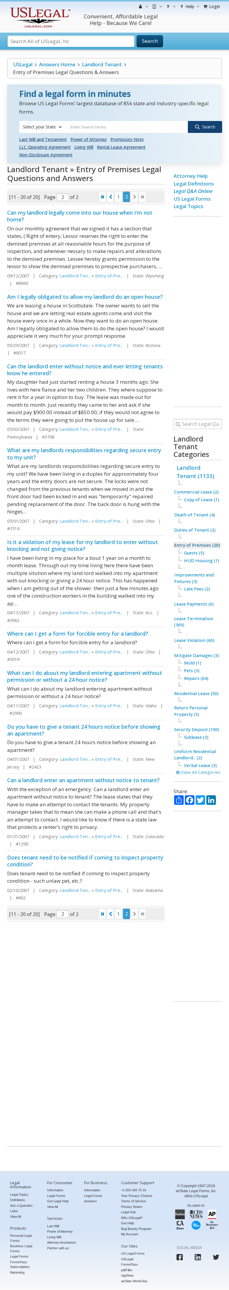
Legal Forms (19, 1256)
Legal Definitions (194, 183)
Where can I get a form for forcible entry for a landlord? (77, 633)
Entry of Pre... (109, 276)
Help (189, 6)
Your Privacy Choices (136, 1196)
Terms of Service (133, 1201)
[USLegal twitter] (216, 1257)
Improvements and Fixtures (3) (194, 578)
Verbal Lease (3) (200, 765)
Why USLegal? (132, 1218)
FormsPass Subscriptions (20, 1264)
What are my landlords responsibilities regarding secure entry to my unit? (84, 454)
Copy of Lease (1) (201, 499)
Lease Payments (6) (194, 604)
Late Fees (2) (197, 589)
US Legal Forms (192, 198)
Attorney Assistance (61, 1242)
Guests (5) (194, 553)
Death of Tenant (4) (194, 515)
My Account (129, 1234)
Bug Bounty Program (136, 1229)
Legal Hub (128, 1212)
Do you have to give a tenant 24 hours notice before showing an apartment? (83, 730)
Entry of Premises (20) (197, 545)
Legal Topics (188, 206)
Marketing (17, 1272)
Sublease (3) (196, 737)
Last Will (53, 1226)
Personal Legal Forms (21, 1238)
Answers (90, 1201)
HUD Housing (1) (201, 560)
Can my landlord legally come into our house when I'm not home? (79, 216)
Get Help (127, 1223)
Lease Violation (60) (194, 640)
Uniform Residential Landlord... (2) (195, 755)
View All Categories (200, 772)
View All (15, 1216)
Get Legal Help (58, 1201)
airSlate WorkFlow (134, 1281)
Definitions (17, 1200)
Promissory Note (127, 139)
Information (55, 1190)
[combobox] (42, 127)
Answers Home (57, 64)
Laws (14, 1211)
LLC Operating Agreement (45, 147)
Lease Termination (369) (193, 622)
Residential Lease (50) (196, 693)
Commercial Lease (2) (196, 492)
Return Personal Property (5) (191, 711)
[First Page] (102, 196)
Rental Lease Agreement (121, 147)
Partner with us (58, 1248)
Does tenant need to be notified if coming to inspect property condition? (85, 861)
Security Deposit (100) (196, 729)
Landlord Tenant (102, 64)
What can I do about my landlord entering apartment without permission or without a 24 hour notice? (84, 676)
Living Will (83, 147)
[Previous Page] (110, 196)
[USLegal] (39, 8)
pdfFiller (126, 1270)
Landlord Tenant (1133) (195, 472)
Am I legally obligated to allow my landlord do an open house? (85, 296)
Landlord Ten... (75, 276)
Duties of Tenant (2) (195, 530)
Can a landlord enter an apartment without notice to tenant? (83, 780)
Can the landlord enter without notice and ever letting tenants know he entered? (85, 370)
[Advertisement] (198, 311)
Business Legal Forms (21, 1248)
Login (214, 6)
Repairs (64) (196, 678)
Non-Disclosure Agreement (45, 155)
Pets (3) (191, 670)
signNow (127, 1275)
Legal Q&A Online (193, 191)
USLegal (23, 64)
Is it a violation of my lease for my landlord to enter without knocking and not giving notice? (82, 545)
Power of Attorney (88, 139)
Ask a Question (21, 1205)
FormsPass (129, 1264)
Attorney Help (191, 175)
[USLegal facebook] (180, 1257)
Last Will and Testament (43, 139)
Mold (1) (192, 663)
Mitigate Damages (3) (196, 655)
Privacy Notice (131, 1207)
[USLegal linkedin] (198, 1257)
